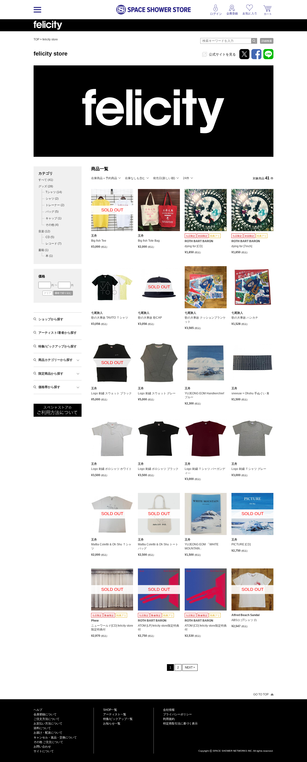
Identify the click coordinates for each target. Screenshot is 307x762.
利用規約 (169, 719)
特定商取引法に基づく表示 (180, 723)
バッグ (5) (52, 211)
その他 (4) (52, 225)
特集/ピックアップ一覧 (118, 719)
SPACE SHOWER (235, 742)
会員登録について (45, 714)
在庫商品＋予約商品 (104, 178)
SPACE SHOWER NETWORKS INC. (233, 750)
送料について (42, 728)
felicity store (50, 39)
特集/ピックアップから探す (57, 346)
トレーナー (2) (55, 205)
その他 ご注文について (48, 742)
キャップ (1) (53, 218)
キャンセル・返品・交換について (55, 737)
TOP (36, 39)
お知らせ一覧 (111, 723)
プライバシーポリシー (177, 714)
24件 (186, 178)
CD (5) (50, 237)
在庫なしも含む (135, 178)
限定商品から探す (50, 373)
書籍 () (43, 250)
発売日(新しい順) (164, 178)
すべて (45, 180)
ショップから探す (50, 319)
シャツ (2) (52, 198)
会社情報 (169, 710)
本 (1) (49, 256)
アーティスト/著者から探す (57, 332)
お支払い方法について (48, 723)
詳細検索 (266, 40)
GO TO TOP (261, 694)
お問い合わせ (42, 746)
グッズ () (45, 186)
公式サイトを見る (222, 54)
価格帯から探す (49, 387)
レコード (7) (53, 243)
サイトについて (44, 751)
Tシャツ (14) (54, 192)
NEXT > (190, 667)
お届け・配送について (48, 732)
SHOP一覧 (110, 710)
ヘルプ (38, 710)
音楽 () (44, 231)
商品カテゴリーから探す (55, 360)
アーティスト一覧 (114, 714)
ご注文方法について (46, 719)
